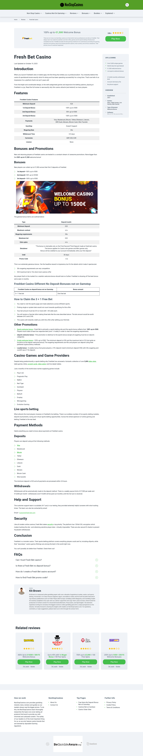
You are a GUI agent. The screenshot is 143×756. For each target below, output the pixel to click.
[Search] (127, 5)
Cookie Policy (111, 705)
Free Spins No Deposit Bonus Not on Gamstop (88, 703)
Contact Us (54, 705)
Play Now (115, 39)
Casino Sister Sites (84, 709)
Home (15, 19)
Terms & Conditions (113, 707)
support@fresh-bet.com (27, 513)
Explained (109, 13)
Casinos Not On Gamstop (55, 13)
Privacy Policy (111, 702)
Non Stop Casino (33, 13)
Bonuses (85, 13)
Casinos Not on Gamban (86, 707)
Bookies (97, 13)
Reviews (73, 13)
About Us (53, 702)
